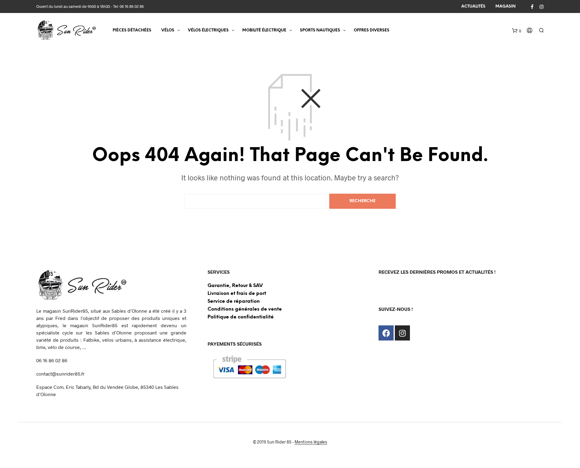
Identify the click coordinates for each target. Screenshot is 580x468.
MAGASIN (505, 6)
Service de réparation (234, 301)
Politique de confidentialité (241, 317)
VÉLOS (167, 30)
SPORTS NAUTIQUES (320, 30)
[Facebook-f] (386, 333)
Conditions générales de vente (245, 309)
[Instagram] (402, 333)
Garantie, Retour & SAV (235, 285)
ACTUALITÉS (473, 6)
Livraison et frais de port (237, 293)
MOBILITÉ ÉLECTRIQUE (264, 30)
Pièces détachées (132, 30)
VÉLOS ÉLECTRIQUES (208, 30)
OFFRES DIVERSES (371, 30)
